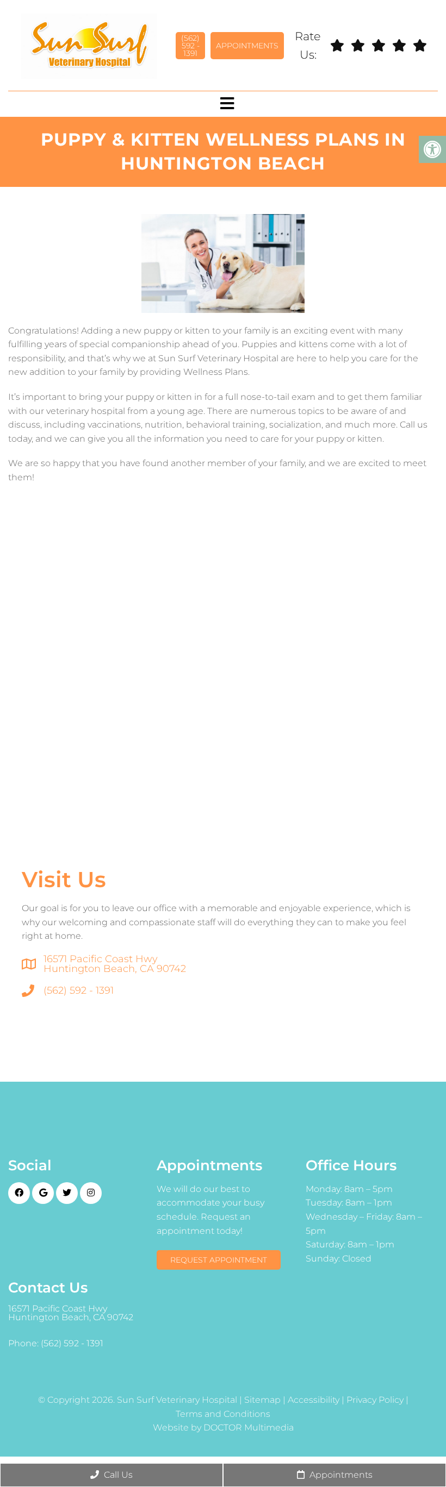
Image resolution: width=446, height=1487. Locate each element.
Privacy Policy (375, 1400)
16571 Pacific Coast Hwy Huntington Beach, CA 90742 (115, 964)
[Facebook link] (19, 1193)
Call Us (117, 1475)
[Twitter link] (67, 1193)
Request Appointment (218, 1260)
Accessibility (313, 1400)
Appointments (247, 46)
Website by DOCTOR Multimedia (223, 1427)
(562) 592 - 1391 (190, 45)
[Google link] (43, 1193)
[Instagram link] (91, 1193)
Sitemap (262, 1400)
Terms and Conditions (223, 1414)
